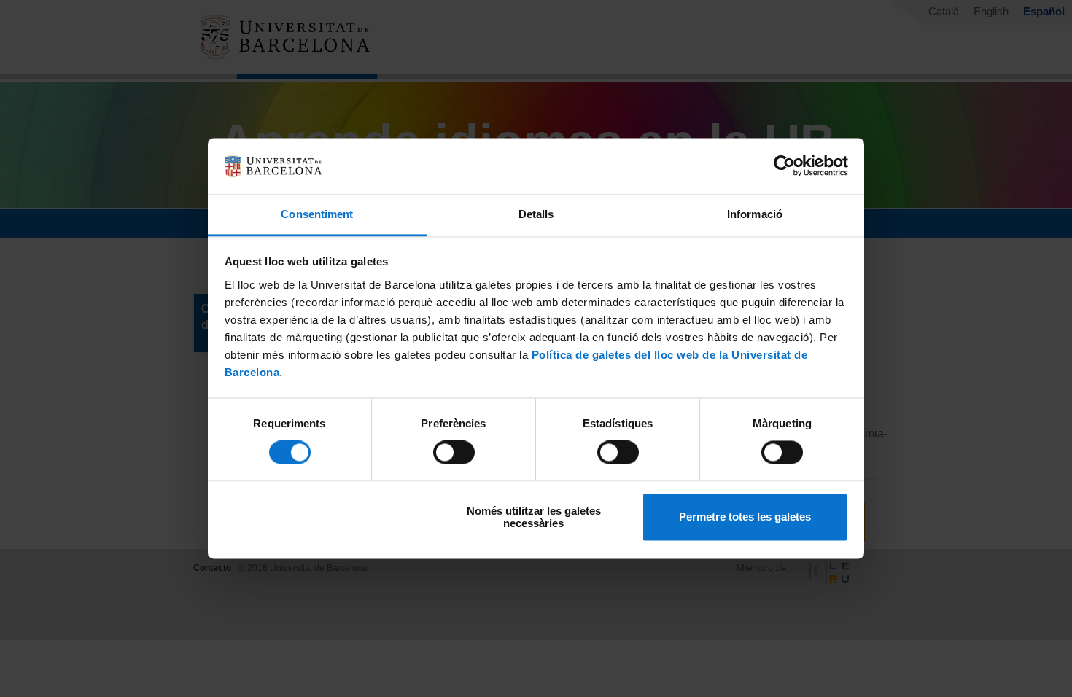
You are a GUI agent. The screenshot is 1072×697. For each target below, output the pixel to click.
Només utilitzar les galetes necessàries (534, 517)
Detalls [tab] (536, 214)
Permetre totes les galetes (745, 517)
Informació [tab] (754, 214)
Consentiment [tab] (317, 214)
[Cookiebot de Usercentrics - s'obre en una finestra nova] (784, 166)
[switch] (454, 452)
